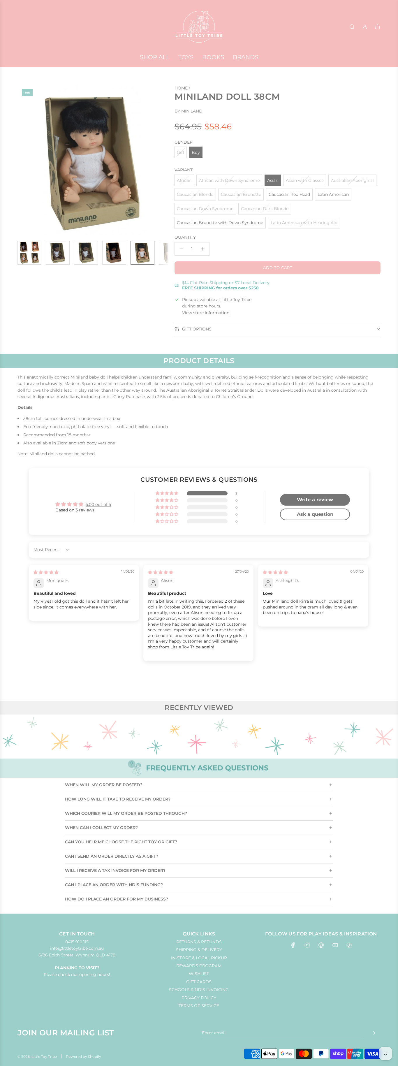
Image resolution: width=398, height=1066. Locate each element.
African (184, 180)
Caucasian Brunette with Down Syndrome (220, 222)
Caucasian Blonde (195, 194)
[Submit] (374, 1032)
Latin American (333, 194)
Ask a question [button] (315, 514)
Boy (196, 152)
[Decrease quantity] (181, 248)
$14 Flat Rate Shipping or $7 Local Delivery (226, 285)
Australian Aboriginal (352, 180)
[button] (25, 160)
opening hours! (94, 974)
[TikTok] (349, 945)
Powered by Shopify (83, 1056)
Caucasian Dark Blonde (264, 208)
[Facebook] (293, 945)
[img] (46, 572)
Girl (180, 152)
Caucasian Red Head (289, 194)
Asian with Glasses (304, 180)
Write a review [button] (315, 499)
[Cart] (377, 26)
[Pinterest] (321, 945)
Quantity (185, 237)
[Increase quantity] (202, 248)
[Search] (352, 26)
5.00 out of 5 (98, 504)
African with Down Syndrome (229, 180)
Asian (272, 180)
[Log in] (364, 26)
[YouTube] (335, 945)
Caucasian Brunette (241, 194)
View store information (205, 312)
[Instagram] (307, 945)
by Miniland (188, 111)
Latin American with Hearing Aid (304, 222)
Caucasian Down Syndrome (205, 208)
